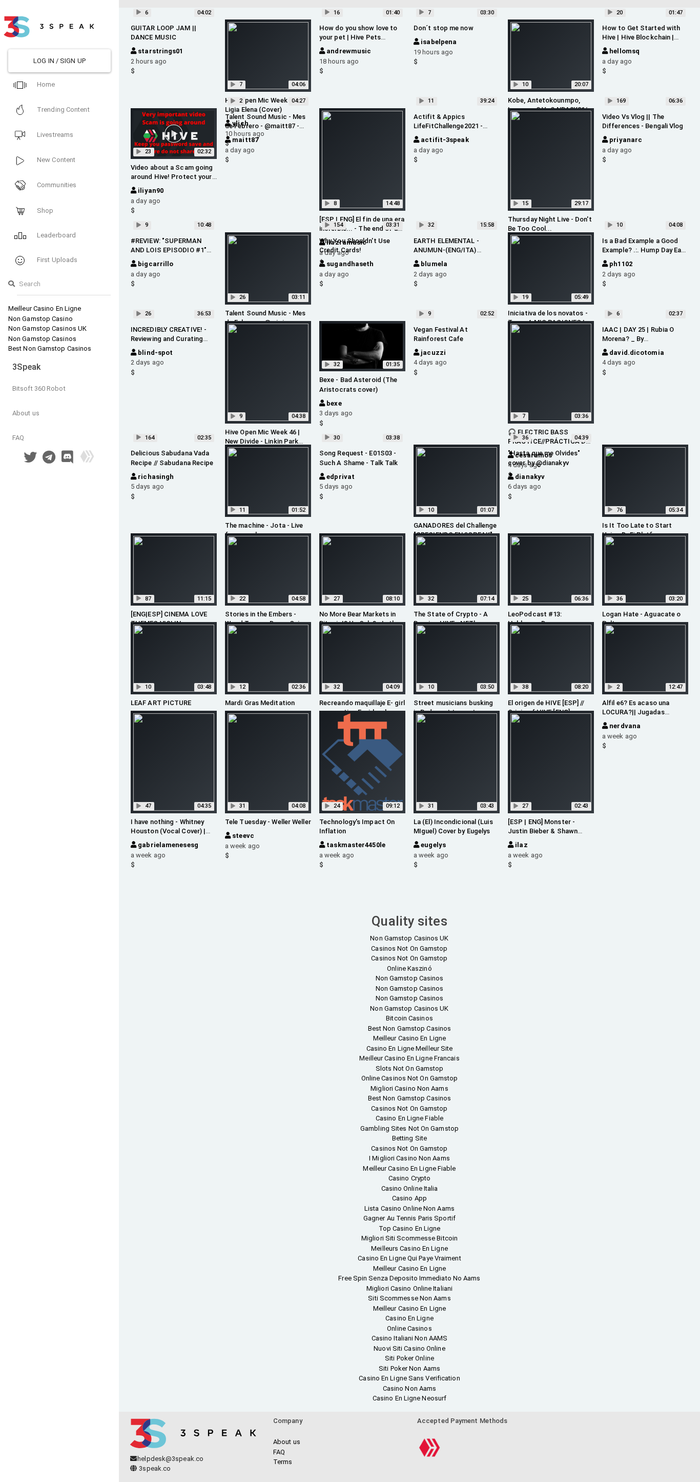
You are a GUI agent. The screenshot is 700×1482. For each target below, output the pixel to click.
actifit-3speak (444, 140)
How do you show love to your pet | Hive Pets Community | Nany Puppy (358, 37)
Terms (283, 1462)
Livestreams (54, 134)
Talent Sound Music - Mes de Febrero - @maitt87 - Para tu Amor (265, 126)
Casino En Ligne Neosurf (409, 1398)
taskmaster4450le (355, 845)
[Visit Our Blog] (87, 460)
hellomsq (624, 51)
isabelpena (438, 42)
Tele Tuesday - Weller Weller (268, 822)
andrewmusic (348, 51)
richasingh (155, 476)
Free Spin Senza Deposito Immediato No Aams (409, 1278)
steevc (242, 835)
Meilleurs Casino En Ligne (409, 1248)
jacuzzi (432, 352)
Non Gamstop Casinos (42, 339)
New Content (55, 160)
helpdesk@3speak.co (170, 1459)
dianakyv (529, 476)
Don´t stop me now (443, 28)
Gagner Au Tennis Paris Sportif (409, 1218)
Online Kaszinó (409, 968)
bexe (333, 403)
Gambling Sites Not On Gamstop (409, 1128)
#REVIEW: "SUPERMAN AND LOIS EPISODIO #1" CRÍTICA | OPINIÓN (169, 250)
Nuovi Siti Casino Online (409, 1348)
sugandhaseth (349, 264)
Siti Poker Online (409, 1358)
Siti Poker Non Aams (409, 1368)
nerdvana (624, 726)
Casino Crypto (409, 1178)
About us (25, 413)
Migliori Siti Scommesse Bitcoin (409, 1238)
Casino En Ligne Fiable (409, 1118)
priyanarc (625, 140)
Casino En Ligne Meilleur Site (409, 1048)
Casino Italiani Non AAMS (409, 1338)
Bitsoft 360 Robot (39, 388)
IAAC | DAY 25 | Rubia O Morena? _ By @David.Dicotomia (638, 339)
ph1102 (620, 264)
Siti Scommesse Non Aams (409, 1298)
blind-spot (154, 352)
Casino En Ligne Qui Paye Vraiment (409, 1258)
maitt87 (244, 140)
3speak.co (154, 1468)
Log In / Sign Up (59, 61)
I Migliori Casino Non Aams (409, 1158)
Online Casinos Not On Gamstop (409, 1078)
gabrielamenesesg (167, 845)
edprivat (340, 476)
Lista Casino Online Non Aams (409, 1208)
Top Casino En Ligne (410, 1228)
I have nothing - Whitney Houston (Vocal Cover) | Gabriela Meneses (168, 831)
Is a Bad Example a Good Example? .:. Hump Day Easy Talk (645, 250)
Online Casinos (409, 1328)
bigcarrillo (154, 264)
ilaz (520, 845)
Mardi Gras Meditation (260, 703)
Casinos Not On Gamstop (409, 948)
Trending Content (62, 109)
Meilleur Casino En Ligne (44, 308)
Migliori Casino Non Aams (409, 1088)
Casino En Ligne (409, 1318)
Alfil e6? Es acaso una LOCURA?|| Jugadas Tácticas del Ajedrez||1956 (644, 712)
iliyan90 (149, 190)
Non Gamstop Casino (40, 319)
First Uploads (56, 260)
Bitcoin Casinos (409, 1018)
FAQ (18, 438)
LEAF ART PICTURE (161, 703)
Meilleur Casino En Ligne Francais (409, 1058)
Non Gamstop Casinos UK (47, 328)
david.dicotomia (636, 352)
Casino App (409, 1198)
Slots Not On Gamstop (410, 1068)
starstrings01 (159, 51)
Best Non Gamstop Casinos (49, 348)
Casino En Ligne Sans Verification (409, 1378)
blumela (433, 264)
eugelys (432, 845)
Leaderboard (55, 235)
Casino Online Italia (409, 1188)
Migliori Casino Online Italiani (409, 1288)
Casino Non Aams (410, 1388)
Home (45, 84)
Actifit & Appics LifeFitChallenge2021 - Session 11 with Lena (448, 126)
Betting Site (409, 1138)
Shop (44, 210)
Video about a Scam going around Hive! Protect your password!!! (172, 177)
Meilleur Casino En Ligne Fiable (409, 1168)
